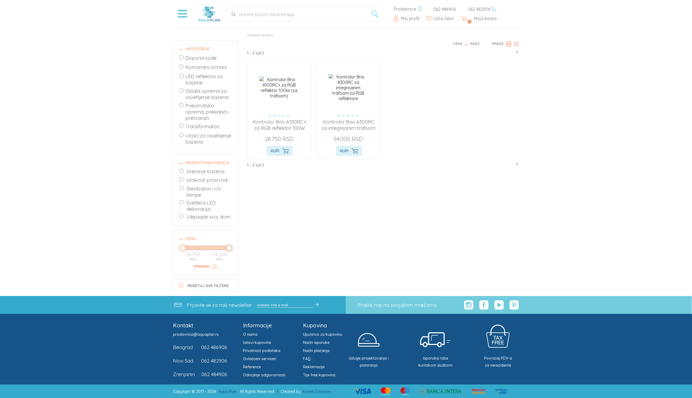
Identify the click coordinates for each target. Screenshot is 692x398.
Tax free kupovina (319, 375)
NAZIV (475, 43)
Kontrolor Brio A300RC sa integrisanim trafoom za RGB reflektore (348, 128)
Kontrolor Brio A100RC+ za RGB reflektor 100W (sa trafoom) (279, 128)
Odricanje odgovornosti (264, 375)
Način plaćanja (316, 350)
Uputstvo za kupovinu (322, 334)
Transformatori (202, 126)
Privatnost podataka (261, 350)
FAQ (307, 358)
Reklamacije (314, 366)
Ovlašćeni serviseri (259, 358)
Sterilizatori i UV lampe (204, 192)
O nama (250, 334)
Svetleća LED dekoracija (201, 206)
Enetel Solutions (317, 391)
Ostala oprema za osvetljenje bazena (206, 94)
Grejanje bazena (205, 171)
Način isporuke (316, 342)
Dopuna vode (201, 58)
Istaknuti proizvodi (207, 180)
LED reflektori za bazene (203, 79)
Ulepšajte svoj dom (208, 217)
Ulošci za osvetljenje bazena (208, 139)
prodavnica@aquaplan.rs (196, 334)
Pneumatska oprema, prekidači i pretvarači (207, 112)
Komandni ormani (206, 67)
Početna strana (259, 35)
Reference (252, 366)
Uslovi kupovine (257, 342)
